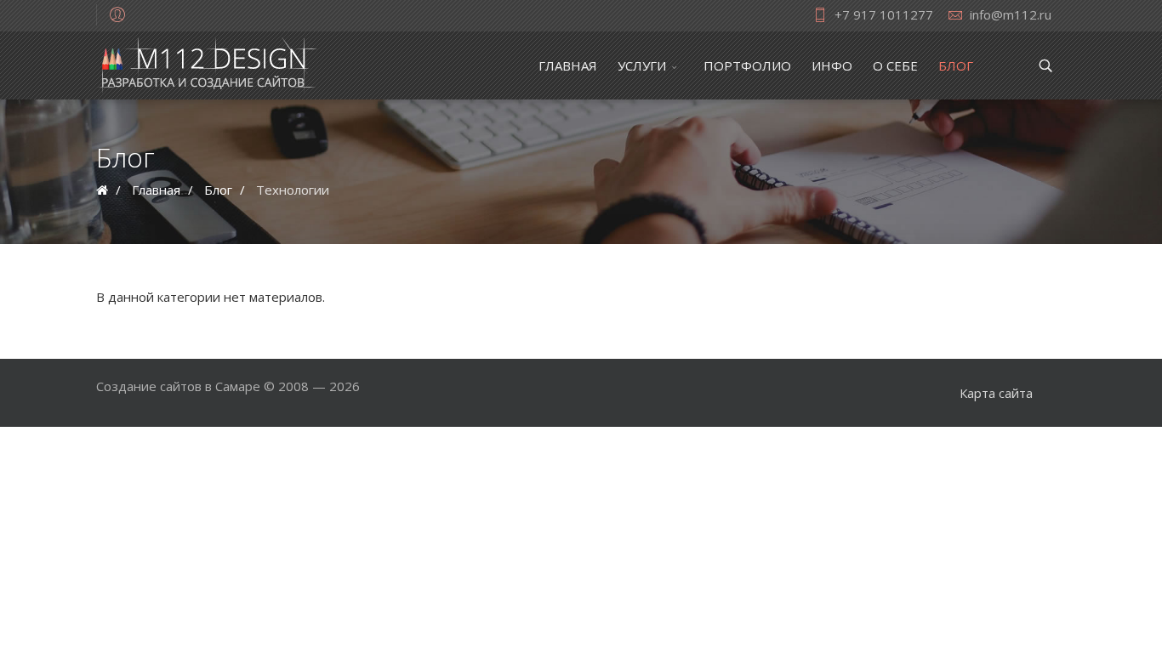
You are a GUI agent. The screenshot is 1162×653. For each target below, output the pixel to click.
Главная (567, 65)
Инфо (832, 65)
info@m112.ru (1010, 14)
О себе (895, 65)
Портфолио (747, 65)
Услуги (642, 65)
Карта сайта (996, 392)
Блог (955, 65)
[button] (117, 13)
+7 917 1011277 (883, 14)
